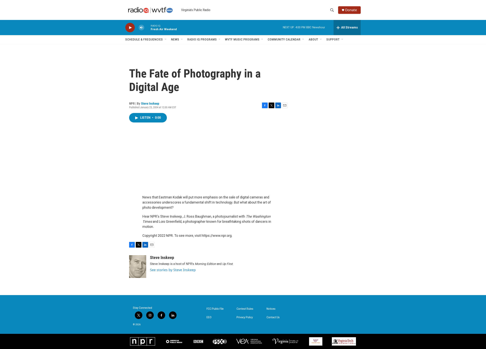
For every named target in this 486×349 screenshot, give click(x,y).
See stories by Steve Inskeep (173, 270)
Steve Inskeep (150, 103)
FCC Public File (215, 308)
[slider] (147, 27)
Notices (271, 308)
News (175, 39)
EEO (209, 317)
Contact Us (273, 317)
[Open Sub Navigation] (165, 39)
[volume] (141, 27)
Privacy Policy (245, 317)
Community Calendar (284, 39)
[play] (130, 27)
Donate (351, 10)
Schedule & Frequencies (144, 39)
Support (333, 39)
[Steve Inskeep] (137, 266)
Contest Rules (245, 308)
